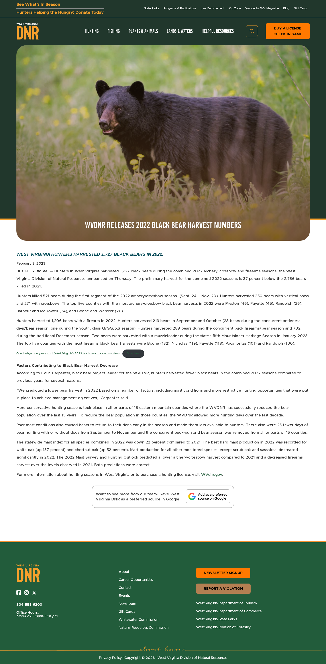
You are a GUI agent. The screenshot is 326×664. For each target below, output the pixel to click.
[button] (252, 31)
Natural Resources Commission (144, 627)
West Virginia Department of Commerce (229, 611)
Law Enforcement (212, 8)
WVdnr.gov (211, 475)
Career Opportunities (136, 580)
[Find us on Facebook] (20, 592)
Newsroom (127, 603)
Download (133, 353)
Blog (286, 8)
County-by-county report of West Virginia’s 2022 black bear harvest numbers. (68, 353)
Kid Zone (235, 8)
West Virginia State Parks (216, 619)
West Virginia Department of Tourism (226, 603)
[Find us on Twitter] (36, 592)
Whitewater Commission (138, 619)
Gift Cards (301, 8)
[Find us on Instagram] (28, 592)
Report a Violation (223, 588)
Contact (125, 588)
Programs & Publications (179, 8)
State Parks (151, 8)
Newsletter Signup (223, 573)
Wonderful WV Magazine (262, 8)
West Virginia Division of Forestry (223, 627)
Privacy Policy (110, 658)
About (124, 572)
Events (124, 596)
